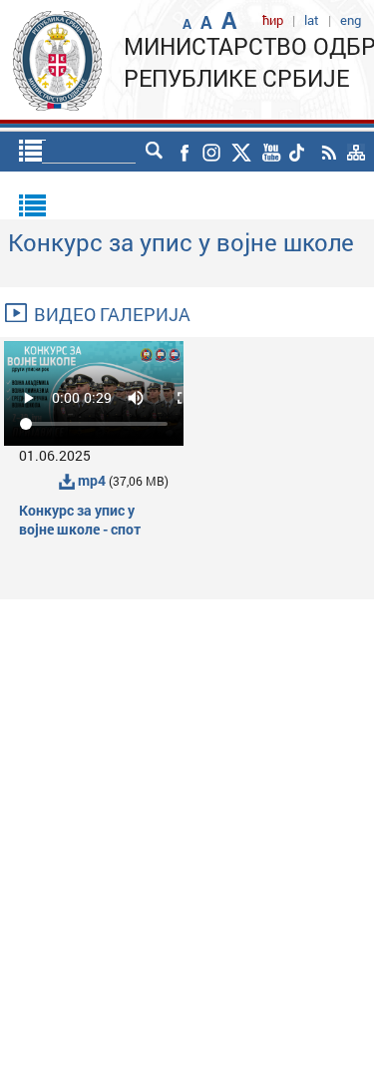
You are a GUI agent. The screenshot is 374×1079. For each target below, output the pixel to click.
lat (311, 20)
